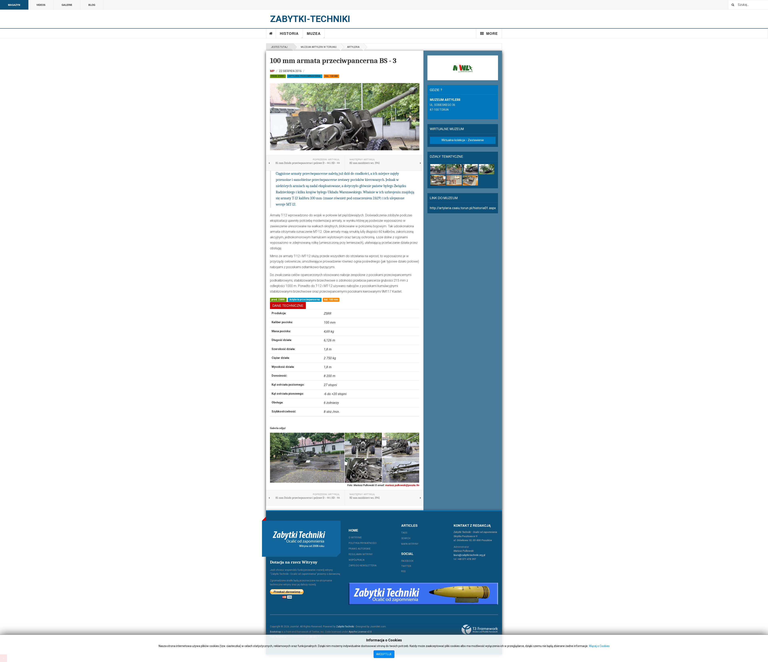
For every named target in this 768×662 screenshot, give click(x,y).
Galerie (67, 5)
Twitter (406, 566)
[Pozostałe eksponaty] (470, 180)
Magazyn (14, 5)
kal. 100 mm (331, 76)
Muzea (314, 33)
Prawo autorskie (360, 548)
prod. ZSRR (277, 76)
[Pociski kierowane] (438, 180)
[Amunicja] (454, 180)
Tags (404, 532)
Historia (289, 33)
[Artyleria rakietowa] (470, 169)
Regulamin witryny (361, 554)
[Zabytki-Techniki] (299, 539)
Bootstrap (275, 631)
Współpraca (356, 560)
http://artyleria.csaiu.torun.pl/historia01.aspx (463, 208)
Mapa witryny (409, 544)
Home (271, 33)
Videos (40, 5)
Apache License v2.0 (360, 631)
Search (405, 538)
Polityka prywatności (362, 543)
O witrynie (355, 537)
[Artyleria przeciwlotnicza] (454, 169)
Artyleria (353, 47)
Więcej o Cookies (599, 646)
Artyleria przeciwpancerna (304, 76)
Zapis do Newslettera (362, 565)
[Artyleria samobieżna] (486, 169)
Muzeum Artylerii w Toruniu (318, 47)
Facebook (407, 561)
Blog (91, 5)
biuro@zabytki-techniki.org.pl (469, 555)
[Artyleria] (438, 169)
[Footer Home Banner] (423, 594)
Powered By (480, 630)
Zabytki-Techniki (345, 626)
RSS (403, 571)
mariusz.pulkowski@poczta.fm (402, 485)
